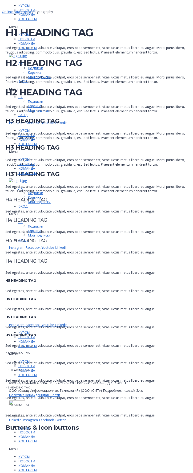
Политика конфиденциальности (34, 395)
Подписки (35, 68)
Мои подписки (39, 77)
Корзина (34, 72)
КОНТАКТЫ (27, 19)
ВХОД (23, 81)
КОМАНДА (26, 14)
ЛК (20, 63)
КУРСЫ (24, 5)
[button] (38, 26)
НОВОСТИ (26, 10)
